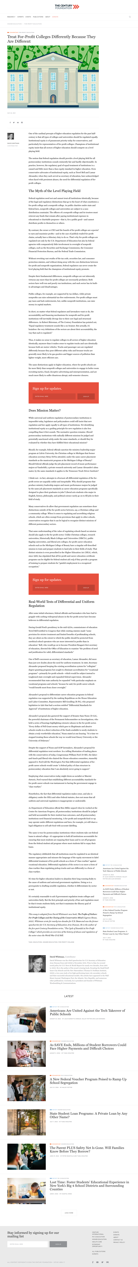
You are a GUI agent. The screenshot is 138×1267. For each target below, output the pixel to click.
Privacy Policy (119, 1242)
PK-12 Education (116, 865)
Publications (38, 17)
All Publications (98, 1251)
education (37, 942)
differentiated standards (62, 652)
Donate (55, 17)
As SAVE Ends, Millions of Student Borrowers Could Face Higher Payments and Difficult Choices (116, 891)
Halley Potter (110, 921)
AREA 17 (62, 1262)
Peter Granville (68, 1156)
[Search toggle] (130, 17)
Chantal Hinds (67, 1194)
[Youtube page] (97, 1262)
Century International (98, 1233)
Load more (69, 1213)
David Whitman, (63, 957)
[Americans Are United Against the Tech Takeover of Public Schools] (26, 1019)
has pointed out (89, 322)
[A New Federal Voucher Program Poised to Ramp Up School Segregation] (26, 1088)
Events (28, 17)
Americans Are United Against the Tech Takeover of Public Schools (116, 869)
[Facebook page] (92, 1262)
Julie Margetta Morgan (113, 877)
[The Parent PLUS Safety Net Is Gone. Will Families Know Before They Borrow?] (26, 1157)
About (47, 17)
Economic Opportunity (97, 1245)
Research (11, 17)
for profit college (66, 942)
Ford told (43, 762)
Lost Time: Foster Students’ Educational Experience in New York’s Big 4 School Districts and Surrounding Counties (89, 1185)
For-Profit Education (33, 24)
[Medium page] (107, 1262)
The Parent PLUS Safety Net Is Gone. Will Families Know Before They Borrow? (87, 1149)
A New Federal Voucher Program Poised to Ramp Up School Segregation (115, 912)
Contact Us (118, 1240)
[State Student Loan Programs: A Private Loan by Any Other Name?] (26, 1122)
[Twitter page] (102, 1262)
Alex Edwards (116, 879)
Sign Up (86, 396)
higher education (50, 942)
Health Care (97, 1242)
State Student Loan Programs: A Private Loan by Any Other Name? (116, 932)
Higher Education (14, 24)
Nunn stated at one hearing (73, 733)
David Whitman (13, 143)
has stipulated (44, 556)
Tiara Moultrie (110, 900)
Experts (21, 17)
